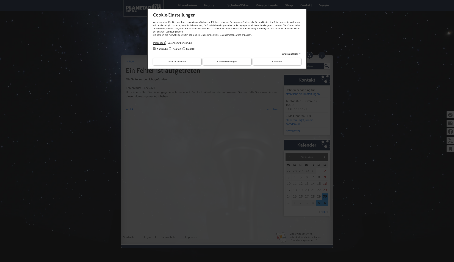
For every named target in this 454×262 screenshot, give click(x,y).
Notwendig (162, 49)
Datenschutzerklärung (179, 42)
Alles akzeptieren (177, 61)
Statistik (190, 49)
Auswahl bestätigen (227, 61)
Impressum (159, 42)
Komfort (177, 49)
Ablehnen (277, 61)
